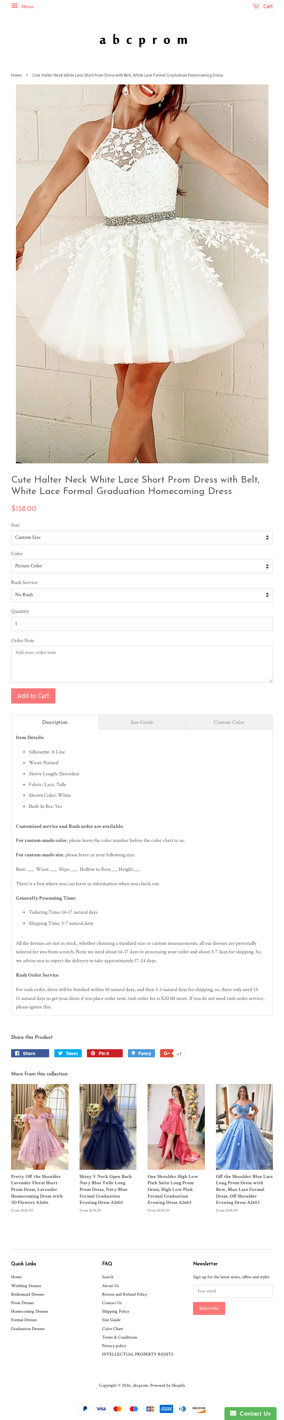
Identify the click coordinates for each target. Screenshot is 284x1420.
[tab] (55, 722)
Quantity (20, 611)
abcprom (140, 1385)
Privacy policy (114, 1346)
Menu (27, 6)
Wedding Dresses (26, 1286)
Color (17, 553)
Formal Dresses (24, 1320)
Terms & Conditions (119, 1337)
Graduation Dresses (27, 1329)
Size (15, 525)
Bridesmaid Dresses (27, 1294)
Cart (267, 6)
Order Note (22, 640)
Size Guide (111, 1320)
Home (16, 75)
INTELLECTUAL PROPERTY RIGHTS (137, 1354)
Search (108, 1277)
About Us (110, 1286)
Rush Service (24, 582)
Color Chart (112, 1329)
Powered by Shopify (167, 1385)
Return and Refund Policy (124, 1294)
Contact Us (112, 1303)
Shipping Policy (115, 1311)
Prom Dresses (22, 1303)
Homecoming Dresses (29, 1311)
